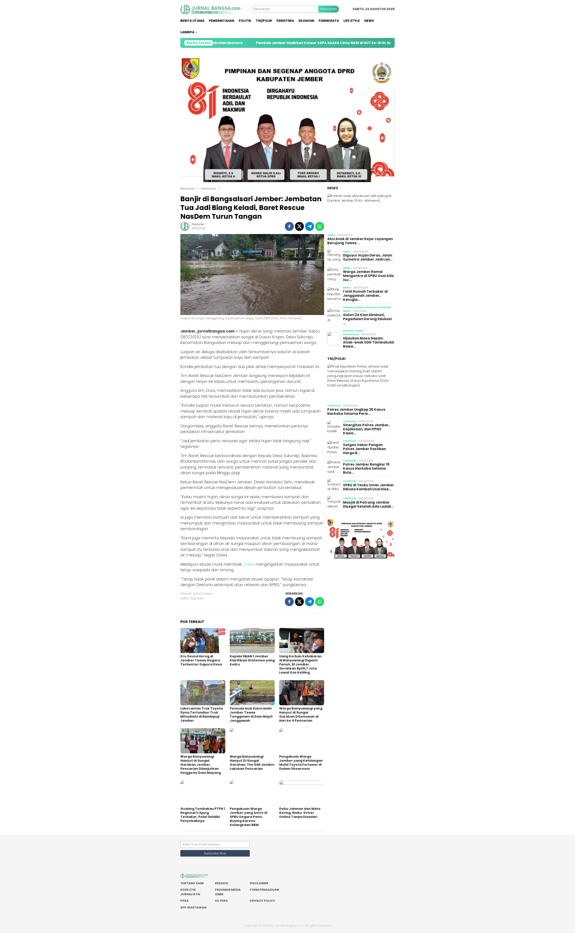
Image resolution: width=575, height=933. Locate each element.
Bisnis (360, 307)
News (332, 188)
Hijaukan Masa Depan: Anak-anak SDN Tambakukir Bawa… (368, 342)
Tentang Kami (192, 883)
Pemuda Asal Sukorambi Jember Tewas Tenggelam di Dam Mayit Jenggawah (251, 714)
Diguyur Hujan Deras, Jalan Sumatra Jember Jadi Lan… (368, 257)
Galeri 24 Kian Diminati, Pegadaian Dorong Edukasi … (367, 319)
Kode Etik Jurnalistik (190, 892)
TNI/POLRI (336, 358)
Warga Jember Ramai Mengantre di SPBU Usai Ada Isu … (368, 276)
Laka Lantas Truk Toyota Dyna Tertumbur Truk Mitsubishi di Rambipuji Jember (201, 714)
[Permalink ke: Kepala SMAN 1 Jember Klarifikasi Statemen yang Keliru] (252, 640)
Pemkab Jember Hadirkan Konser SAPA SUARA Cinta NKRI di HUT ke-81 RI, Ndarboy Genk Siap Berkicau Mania (297, 43)
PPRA (184, 901)
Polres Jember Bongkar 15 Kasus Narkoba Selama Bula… (366, 468)
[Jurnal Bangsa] (215, 9)
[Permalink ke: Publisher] (184, 226)
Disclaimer (259, 883)
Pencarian (329, 9)
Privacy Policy (262, 901)
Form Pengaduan (264, 890)
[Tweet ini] (299, 226)
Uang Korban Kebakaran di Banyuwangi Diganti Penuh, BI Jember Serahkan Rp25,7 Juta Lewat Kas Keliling (300, 664)
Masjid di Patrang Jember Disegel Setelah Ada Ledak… (368, 504)
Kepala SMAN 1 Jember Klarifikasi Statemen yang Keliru (252, 660)
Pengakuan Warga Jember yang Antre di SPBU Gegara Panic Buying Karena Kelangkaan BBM (248, 816)
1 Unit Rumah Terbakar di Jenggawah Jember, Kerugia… (365, 296)
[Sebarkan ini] (289, 226)
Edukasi (371, 307)
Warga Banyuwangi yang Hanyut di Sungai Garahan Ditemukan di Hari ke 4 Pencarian (300, 714)
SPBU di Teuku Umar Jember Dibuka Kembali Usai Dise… (368, 487)
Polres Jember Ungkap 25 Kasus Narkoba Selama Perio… (356, 412)
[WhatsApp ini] (319, 226)
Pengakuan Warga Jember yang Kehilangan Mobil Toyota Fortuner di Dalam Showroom (301, 762)
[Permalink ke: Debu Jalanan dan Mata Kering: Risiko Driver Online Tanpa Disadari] (301, 793)
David (249, 564)
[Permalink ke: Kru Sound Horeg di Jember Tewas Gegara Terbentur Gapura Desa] (202, 640)
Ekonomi (384, 307)
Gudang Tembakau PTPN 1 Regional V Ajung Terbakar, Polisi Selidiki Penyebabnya (202, 814)
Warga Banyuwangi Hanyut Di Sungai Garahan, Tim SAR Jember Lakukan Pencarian (252, 762)
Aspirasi (349, 307)
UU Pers (221, 901)
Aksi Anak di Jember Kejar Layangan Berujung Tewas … (360, 241)
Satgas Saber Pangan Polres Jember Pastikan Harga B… (364, 449)
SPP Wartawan (193, 907)
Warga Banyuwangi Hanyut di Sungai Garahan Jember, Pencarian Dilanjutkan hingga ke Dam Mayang (200, 764)
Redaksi (221, 883)
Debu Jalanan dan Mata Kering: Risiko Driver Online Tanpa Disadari (299, 812)
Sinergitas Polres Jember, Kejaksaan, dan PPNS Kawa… (366, 429)
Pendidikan (351, 334)
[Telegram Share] (309, 226)
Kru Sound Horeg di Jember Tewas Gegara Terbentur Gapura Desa (201, 660)
